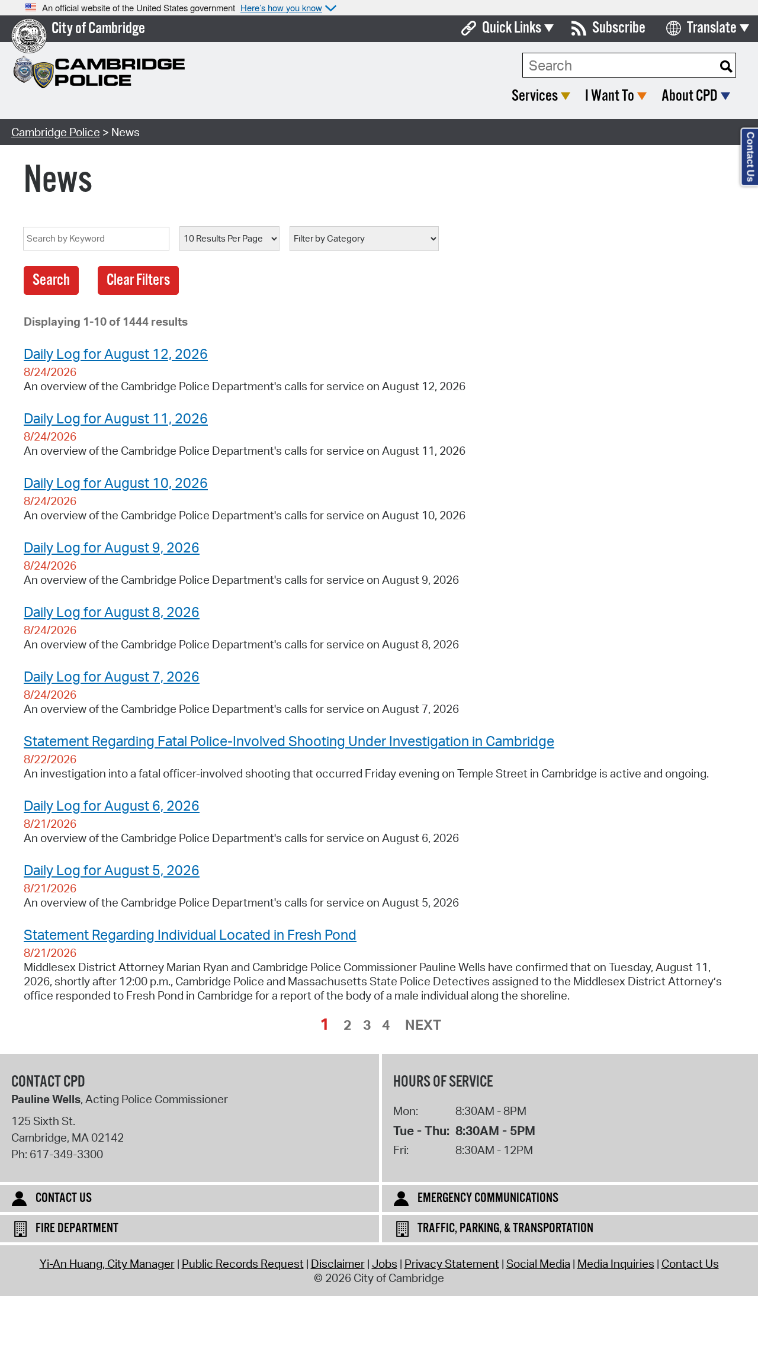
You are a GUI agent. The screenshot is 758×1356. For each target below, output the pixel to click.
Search (51, 280)
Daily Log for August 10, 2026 (116, 482)
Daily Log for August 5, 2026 (112, 870)
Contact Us (690, 1264)
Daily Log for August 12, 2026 (116, 353)
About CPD (689, 96)
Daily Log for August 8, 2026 (112, 612)
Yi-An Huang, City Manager (107, 1264)
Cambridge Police (55, 132)
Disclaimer (338, 1264)
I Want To (609, 96)
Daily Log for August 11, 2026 (116, 418)
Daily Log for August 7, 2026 (112, 676)
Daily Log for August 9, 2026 (112, 547)
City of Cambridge (98, 28)
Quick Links (511, 28)
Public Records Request (243, 1264)
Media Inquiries (615, 1264)
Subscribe (618, 28)
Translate (712, 28)
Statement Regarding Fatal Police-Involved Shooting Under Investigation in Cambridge (289, 741)
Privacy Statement (451, 1264)
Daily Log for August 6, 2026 (112, 805)
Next (423, 1024)
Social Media (538, 1264)
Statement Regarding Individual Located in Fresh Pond (190, 934)
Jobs (384, 1264)
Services (535, 96)
